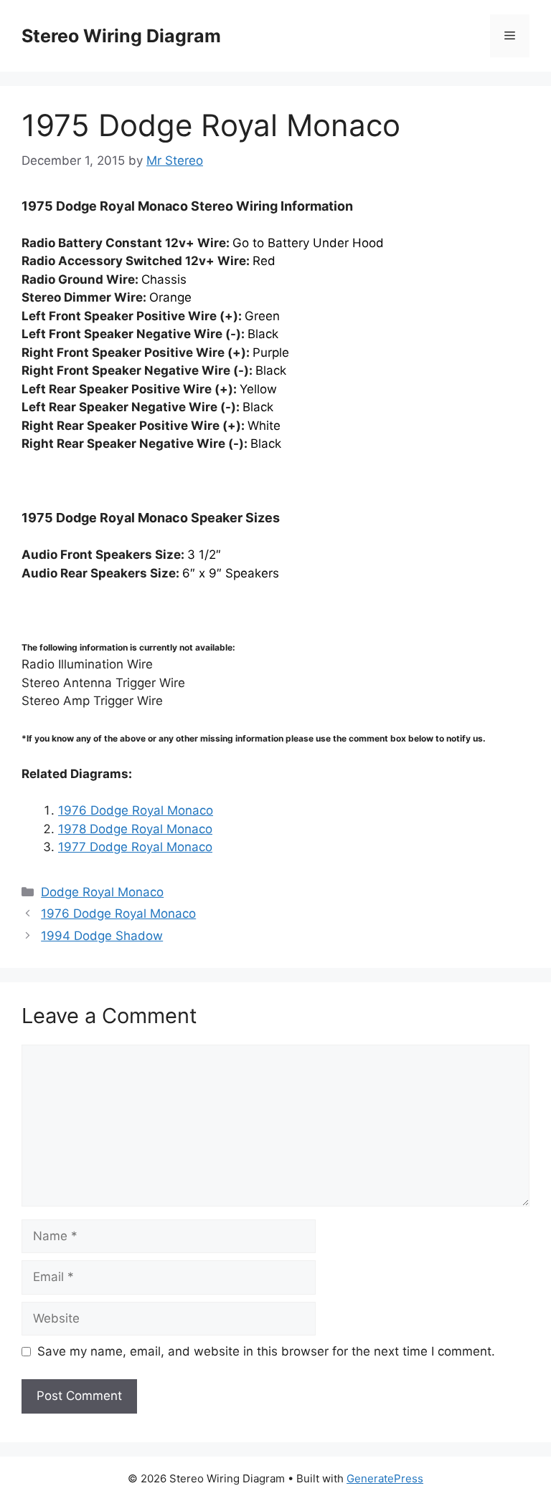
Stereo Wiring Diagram (121, 36)
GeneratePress (385, 1478)
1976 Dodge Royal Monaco (135, 810)
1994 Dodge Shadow (102, 936)
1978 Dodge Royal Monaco (135, 829)
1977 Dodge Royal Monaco (135, 847)
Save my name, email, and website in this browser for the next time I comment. (266, 1351)
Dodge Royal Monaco (102, 892)
